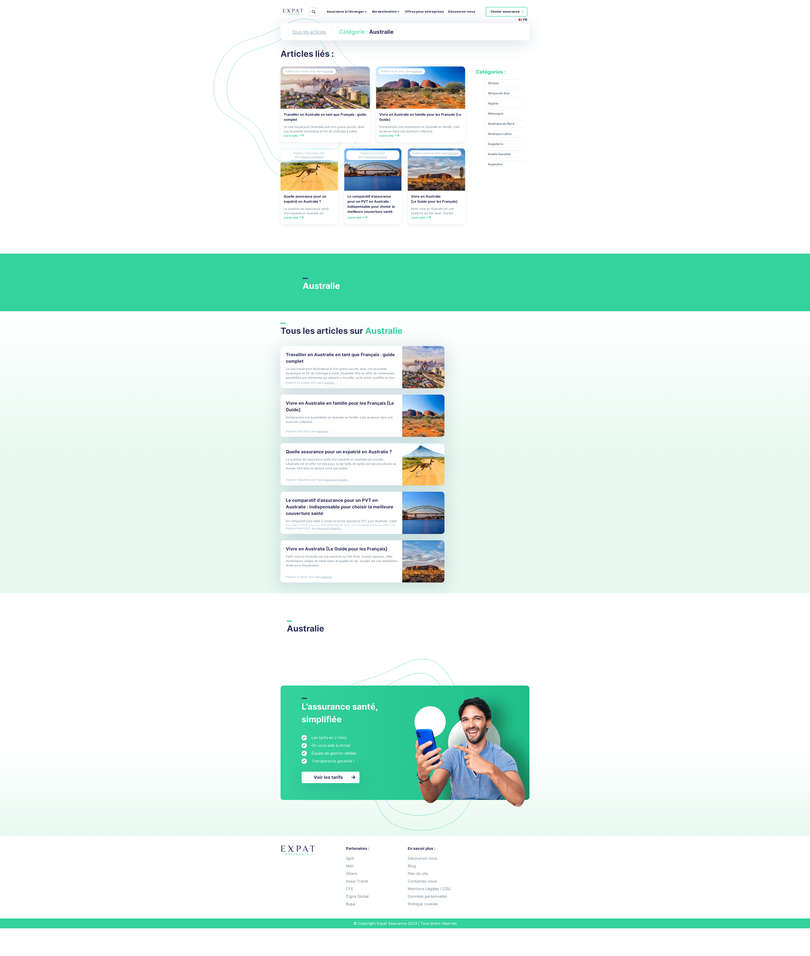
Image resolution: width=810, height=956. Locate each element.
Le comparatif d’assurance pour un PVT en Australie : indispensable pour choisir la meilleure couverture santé (339, 507)
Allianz (352, 873)
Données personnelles (427, 896)
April (350, 858)
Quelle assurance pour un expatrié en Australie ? (339, 451)
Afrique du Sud (498, 93)
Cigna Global (357, 896)
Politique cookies (423, 904)
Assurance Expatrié (312, 157)
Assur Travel (357, 881)
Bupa (350, 904)
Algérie (493, 103)
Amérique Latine (500, 134)
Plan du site (418, 873)
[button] (506, 11)
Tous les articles (309, 31)
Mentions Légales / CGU (429, 889)
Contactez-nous (422, 881)
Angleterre (495, 144)
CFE (349, 889)
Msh (350, 866)
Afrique (493, 83)
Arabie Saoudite (499, 154)
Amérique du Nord (501, 123)
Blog (412, 866)
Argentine (495, 164)
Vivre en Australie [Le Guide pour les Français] (336, 548)
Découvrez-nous (461, 12)
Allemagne (495, 113)
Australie (328, 71)
